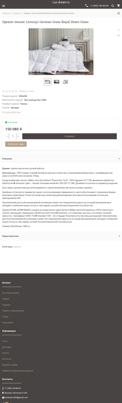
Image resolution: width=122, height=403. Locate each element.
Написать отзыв (26, 91)
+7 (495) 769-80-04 (99, 6)
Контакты (6, 359)
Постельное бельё (10, 293)
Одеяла (16, 13)
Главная (6, 13)
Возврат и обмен (10, 365)
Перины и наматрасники (13, 311)
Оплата (5, 353)
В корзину (69, 136)
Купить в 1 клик (16, 144)
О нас (4, 341)
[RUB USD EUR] (116, 402)
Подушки (6, 305)
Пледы (5, 317)
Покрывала (7, 322)
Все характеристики (11, 112)
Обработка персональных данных (17, 371)
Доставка (6, 347)
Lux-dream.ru (61, 2)
